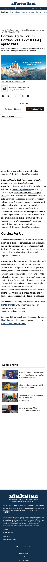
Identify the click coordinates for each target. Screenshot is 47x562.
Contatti (5, 529)
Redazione (6, 536)
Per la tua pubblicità (9, 539)
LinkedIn (5, 320)
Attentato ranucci (28, 12)
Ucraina (39, 12)
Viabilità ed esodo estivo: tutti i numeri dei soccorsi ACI (31, 386)
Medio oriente (15, 12)
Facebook (32, 317)
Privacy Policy (23, 554)
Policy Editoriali (8, 533)
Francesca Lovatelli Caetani (19, 87)
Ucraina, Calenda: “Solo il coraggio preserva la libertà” (30, 409)
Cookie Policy (24, 557)
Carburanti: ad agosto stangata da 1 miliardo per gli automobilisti (31, 397)
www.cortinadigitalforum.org (13, 323)
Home (3, 30)
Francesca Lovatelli (11, 116)
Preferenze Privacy (23, 560)
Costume (10, 30)
